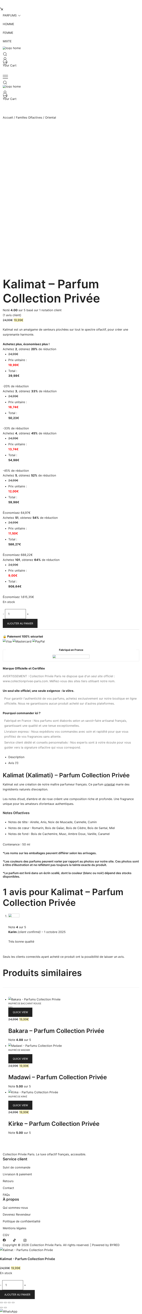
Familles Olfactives (29, 117)
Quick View (20, 1012)
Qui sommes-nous (15, 1207)
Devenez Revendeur (17, 1214)
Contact (8, 1188)
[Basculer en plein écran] (5, 1302)
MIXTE (7, 41)
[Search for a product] (4, 53)
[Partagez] (9, 1302)
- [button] (3, 614)
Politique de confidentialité (21, 1221)
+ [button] (28, 614)
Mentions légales (14, 1228)
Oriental (50, 117)
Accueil (8, 117)
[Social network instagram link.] (24, 1240)
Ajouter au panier (20, 623)
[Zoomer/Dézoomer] (1, 1302)
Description (16, 757)
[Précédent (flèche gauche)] (1, 1307)
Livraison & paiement (17, 1174)
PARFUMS (10, 15)
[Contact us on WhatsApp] (8, 1311)
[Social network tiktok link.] (14, 1240)
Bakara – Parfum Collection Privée (56, 1030)
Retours (8, 1181)
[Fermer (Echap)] (13, 1302)
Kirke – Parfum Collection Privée (53, 1123)
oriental (109, 784)
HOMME (8, 24)
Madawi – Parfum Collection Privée (57, 1077)
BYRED (115, 1245)
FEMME (8, 33)
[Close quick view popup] (1, 8)
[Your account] (4, 58)
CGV (6, 1235)
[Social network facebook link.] (4, 1240)
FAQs (6, 1195)
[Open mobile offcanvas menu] (5, 76)
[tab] (73, 758)
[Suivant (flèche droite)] (5, 1307)
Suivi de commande (16, 1167)
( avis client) (12, 315)
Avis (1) (13, 763)
